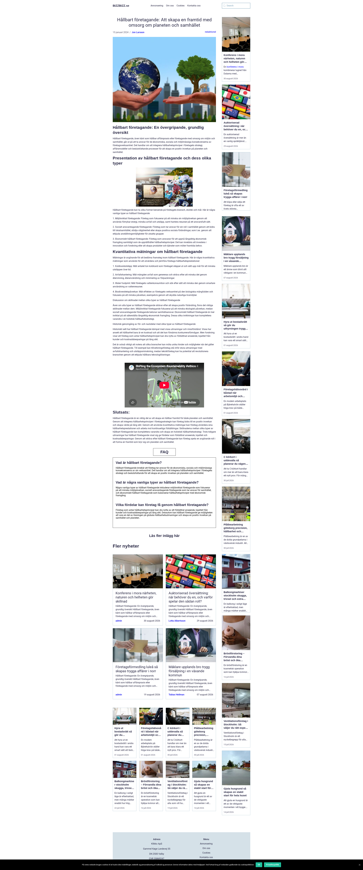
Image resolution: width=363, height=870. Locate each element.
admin (119, 620)
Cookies (180, 5)
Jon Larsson (138, 32)
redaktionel (210, 32)
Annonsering (157, 5)
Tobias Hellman (176, 694)
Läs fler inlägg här (164, 536)
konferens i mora (235, 66)
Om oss (170, 5)
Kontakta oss (194, 5)
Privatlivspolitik (272, 865)
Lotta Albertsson (177, 620)
